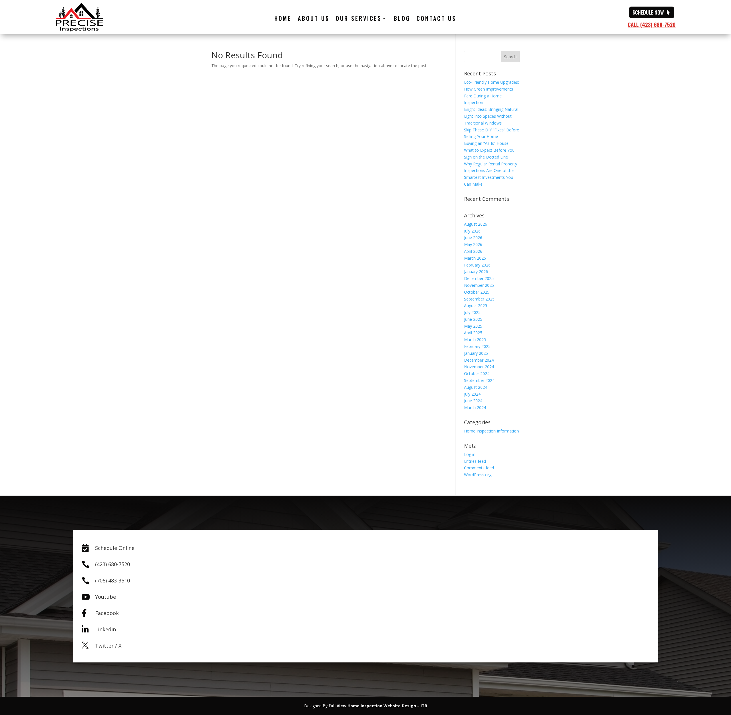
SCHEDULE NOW (648, 12)
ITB (424, 705)
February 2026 (477, 265)
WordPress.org (477, 474)
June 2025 (473, 319)
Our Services (359, 19)
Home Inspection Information (491, 431)
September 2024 (479, 380)
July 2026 (472, 231)
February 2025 (477, 346)
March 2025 (475, 339)
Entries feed (475, 461)
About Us (314, 19)
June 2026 (473, 237)
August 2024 (475, 387)
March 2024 (475, 407)
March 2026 (475, 258)
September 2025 (479, 299)
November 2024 (479, 366)
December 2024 (479, 360)
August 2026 (475, 224)
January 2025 (476, 353)
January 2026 (476, 271)
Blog (402, 19)
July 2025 (472, 312)
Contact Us (436, 19)
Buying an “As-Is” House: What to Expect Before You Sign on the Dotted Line (489, 150)
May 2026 (473, 244)
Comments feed (479, 467)
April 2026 (473, 251)
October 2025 (476, 292)
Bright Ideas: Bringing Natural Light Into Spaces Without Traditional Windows (491, 116)
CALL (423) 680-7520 (652, 24)
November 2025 (479, 285)
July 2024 (472, 394)
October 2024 (476, 373)
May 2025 (473, 326)
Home (283, 19)
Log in (469, 454)
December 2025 (479, 278)
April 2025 (473, 332)
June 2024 (473, 400)
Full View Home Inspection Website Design (372, 705)
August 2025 (475, 305)
